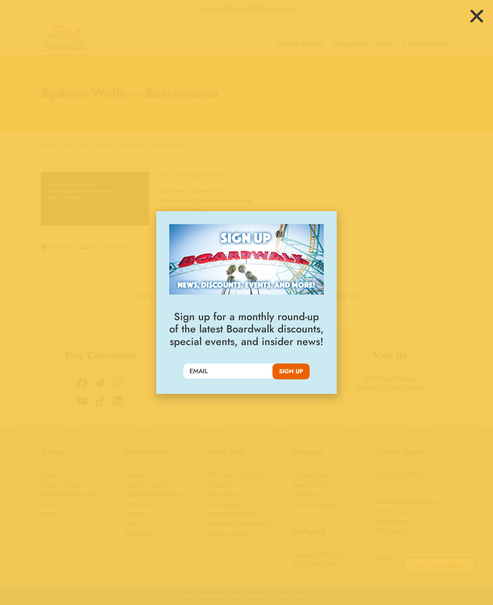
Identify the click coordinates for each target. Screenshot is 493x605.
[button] (477, 16)
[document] (246, 302)
